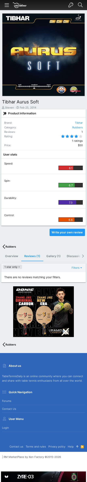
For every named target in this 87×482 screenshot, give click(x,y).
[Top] (77, 446)
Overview (11, 256)
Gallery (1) (53, 256)
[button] (7, 5)
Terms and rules (36, 446)
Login (5, 427)
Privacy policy (56, 446)
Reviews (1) (32, 256)
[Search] (80, 5)
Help (71, 446)
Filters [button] (76, 267)
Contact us (9, 408)
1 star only (10, 266)
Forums (6, 401)
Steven (9, 107)
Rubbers (77, 127)
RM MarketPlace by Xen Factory (32, 456)
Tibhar (79, 122)
